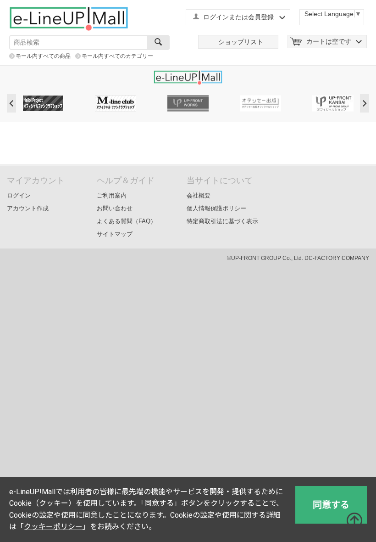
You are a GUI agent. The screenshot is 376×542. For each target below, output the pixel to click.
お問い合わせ (115, 208)
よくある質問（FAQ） (126, 221)
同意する (331, 504)
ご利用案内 (112, 195)
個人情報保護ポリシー (216, 208)
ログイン (19, 195)
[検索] (158, 42)
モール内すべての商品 (43, 56)
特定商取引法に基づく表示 (222, 221)
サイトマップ (115, 234)
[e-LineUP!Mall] (68, 18)
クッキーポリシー (53, 526)
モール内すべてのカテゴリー (117, 56)
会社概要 (198, 195)
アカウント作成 (28, 208)
